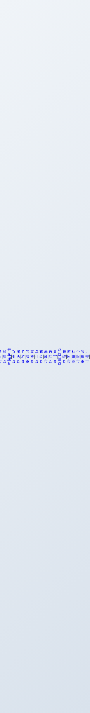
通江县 (50, 356)
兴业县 (14, 356)
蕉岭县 (41, 356)
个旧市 (78, 356)
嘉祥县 (32, 356)
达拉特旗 (59, 356)
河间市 (69, 356)
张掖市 (82, 356)
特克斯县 (9, 356)
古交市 (87, 356)
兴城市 (27, 356)
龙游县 (23, 356)
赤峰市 (46, 356)
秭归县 (4, 356)
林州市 (73, 356)
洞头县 (18, 356)
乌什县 (36, 356)
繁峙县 (64, 356)
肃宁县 (55, 356)
